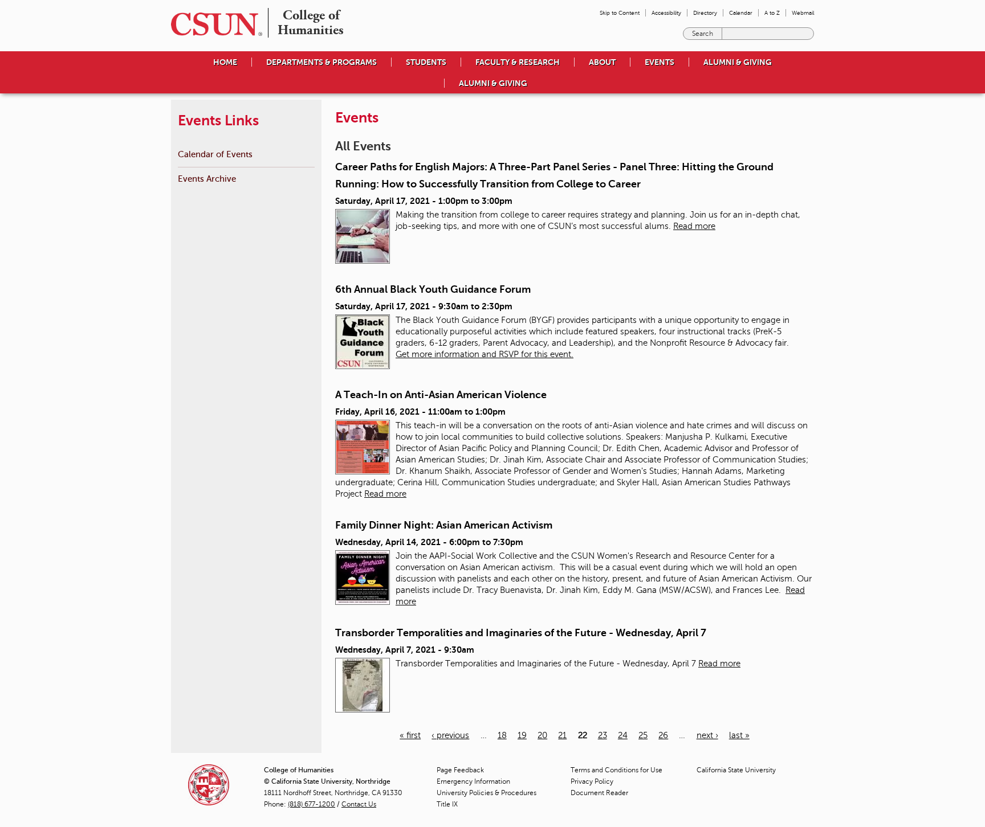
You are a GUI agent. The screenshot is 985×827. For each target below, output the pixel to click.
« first (410, 735)
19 (522, 735)
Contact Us (358, 804)
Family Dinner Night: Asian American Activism (443, 525)
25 (643, 735)
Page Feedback (460, 770)
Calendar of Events (215, 154)
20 (542, 735)
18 (502, 735)
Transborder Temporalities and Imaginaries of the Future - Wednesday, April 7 (520, 632)
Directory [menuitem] (705, 13)
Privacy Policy (592, 781)
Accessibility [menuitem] (666, 13)
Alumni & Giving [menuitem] (737, 62)
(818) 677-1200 (311, 804)
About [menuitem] (602, 62)
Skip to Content (620, 13)
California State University (736, 770)
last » (739, 735)
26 (663, 735)
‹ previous (450, 735)
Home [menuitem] (225, 62)
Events (659, 62)
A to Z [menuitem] (772, 13)
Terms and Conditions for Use (616, 770)
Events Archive (207, 178)
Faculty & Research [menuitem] (517, 62)
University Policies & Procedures (486, 793)
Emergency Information (473, 781)
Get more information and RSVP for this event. (484, 354)
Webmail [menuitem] (803, 13)
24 (623, 735)
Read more (694, 226)
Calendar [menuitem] (740, 13)
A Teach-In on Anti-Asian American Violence (441, 394)
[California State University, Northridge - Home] (213, 24)
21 (562, 735)
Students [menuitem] (426, 62)
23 (602, 735)
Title (447, 804)
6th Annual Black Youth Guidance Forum (433, 289)
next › (707, 735)
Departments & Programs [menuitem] (321, 62)
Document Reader (599, 793)
